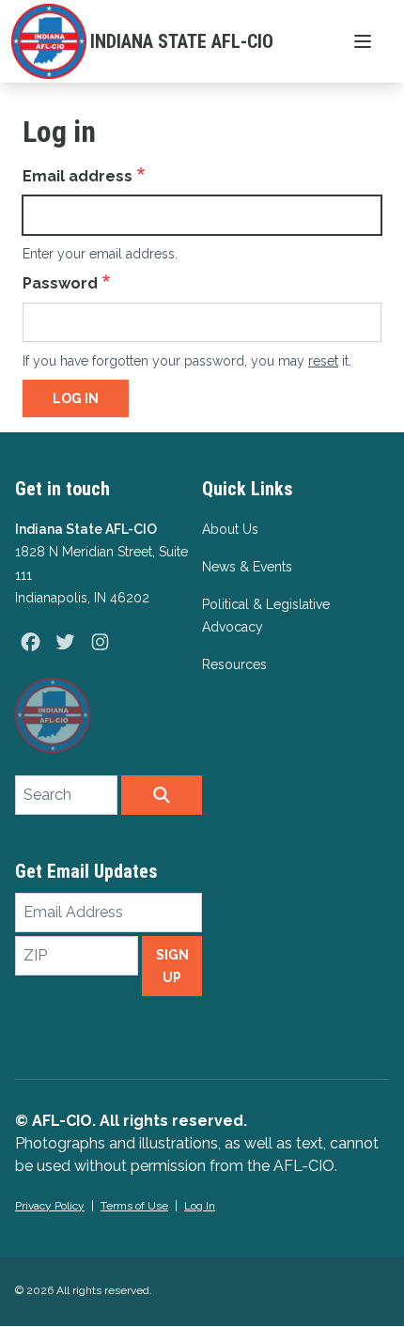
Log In (199, 1205)
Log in (76, 398)
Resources (234, 664)
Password (60, 283)
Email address (77, 176)
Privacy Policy (50, 1205)
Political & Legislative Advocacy (266, 615)
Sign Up (172, 966)
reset (323, 360)
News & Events (247, 566)
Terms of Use (134, 1205)
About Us (230, 529)
